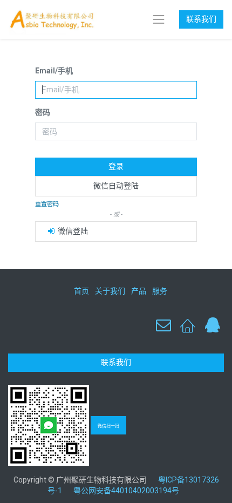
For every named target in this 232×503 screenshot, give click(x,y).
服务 (159, 291)
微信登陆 (72, 231)
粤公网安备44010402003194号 (126, 490)
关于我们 (110, 291)
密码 (42, 112)
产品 (138, 291)
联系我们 (201, 18)
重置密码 (47, 204)
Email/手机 (54, 70)
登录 (116, 166)
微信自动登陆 (116, 185)
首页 (81, 291)
